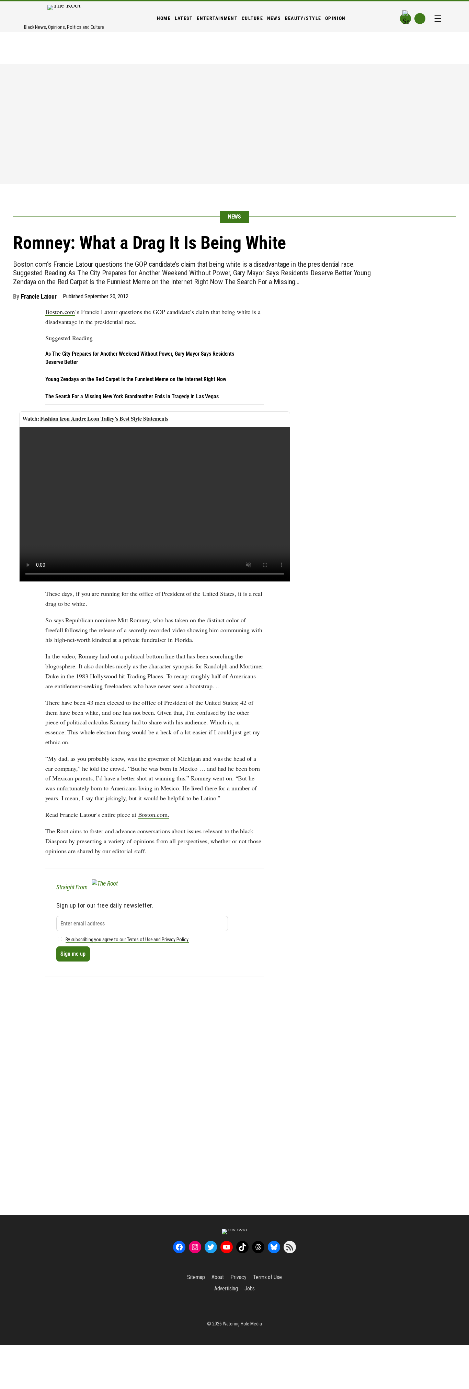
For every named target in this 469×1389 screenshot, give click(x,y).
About (217, 1277)
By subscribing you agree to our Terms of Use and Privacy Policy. (127, 940)
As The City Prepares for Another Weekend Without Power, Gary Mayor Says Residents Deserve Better (139, 358)
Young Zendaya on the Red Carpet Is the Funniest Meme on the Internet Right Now (135, 379)
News (234, 216)
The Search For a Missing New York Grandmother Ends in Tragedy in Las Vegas (132, 396)
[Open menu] (437, 18)
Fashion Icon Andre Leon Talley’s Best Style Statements (104, 418)
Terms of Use (267, 1277)
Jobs (249, 1288)
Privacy (238, 1277)
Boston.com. (153, 814)
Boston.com (60, 312)
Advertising (226, 1288)
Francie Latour (39, 296)
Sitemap (196, 1277)
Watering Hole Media (242, 1323)
